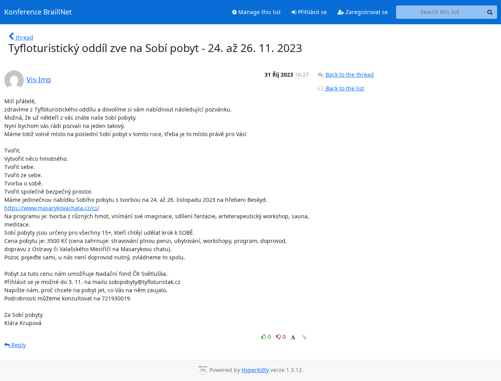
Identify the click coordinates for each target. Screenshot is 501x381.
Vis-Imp (39, 79)
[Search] (490, 12)
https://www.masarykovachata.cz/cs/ (51, 208)
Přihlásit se (311, 12)
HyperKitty (255, 370)
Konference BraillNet (38, 12)
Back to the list (344, 88)
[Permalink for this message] (304, 337)
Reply (18, 345)
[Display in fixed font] (293, 337)
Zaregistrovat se (366, 12)
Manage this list (259, 12)
